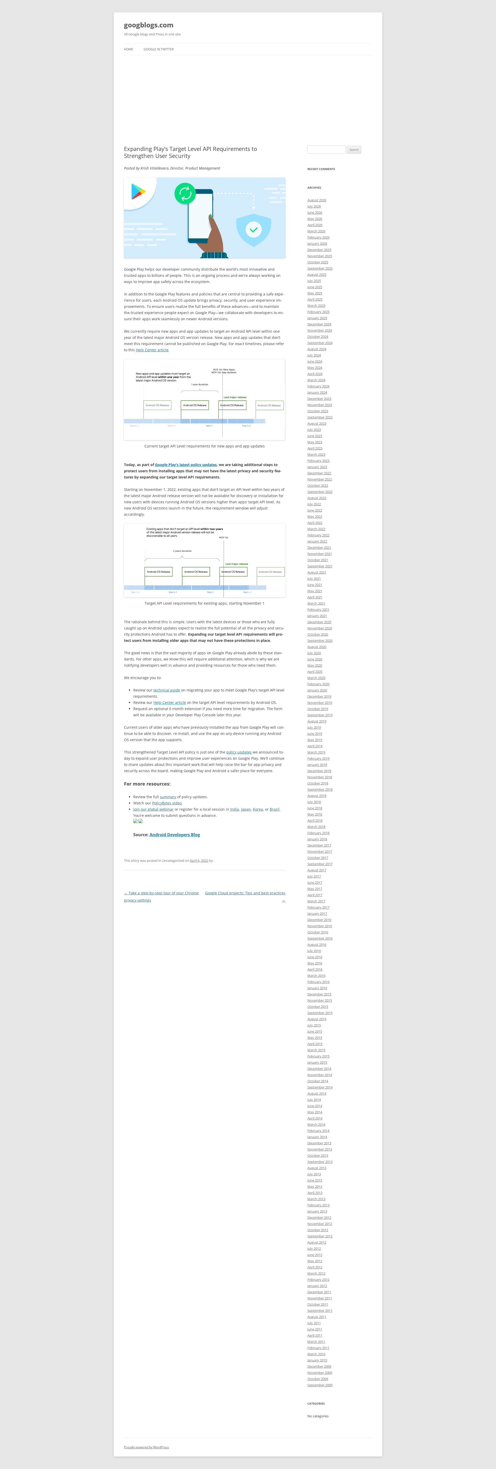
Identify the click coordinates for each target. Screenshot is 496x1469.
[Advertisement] (248, 94)
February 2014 (318, 1130)
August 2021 (316, 572)
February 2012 (318, 1279)
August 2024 (316, 349)
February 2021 (318, 609)
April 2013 (314, 1192)
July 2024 (314, 355)
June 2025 (314, 287)
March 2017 (316, 901)
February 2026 (318, 237)
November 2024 (319, 330)
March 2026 (316, 231)
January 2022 (317, 541)
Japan (246, 809)
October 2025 (317, 262)
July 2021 (314, 578)
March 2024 (316, 380)
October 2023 (317, 411)
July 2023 (314, 429)
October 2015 (317, 1006)
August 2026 (316, 200)
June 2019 (314, 733)
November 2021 (319, 553)
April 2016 (314, 969)
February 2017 (318, 907)
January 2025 (317, 318)
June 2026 (314, 212)
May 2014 (314, 1112)
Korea (258, 809)
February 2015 (318, 1056)
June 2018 (314, 808)
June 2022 (314, 510)
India (234, 809)
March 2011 (316, 1341)
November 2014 (319, 1074)
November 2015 (319, 1000)
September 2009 (319, 1385)
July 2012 (314, 1248)
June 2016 (314, 957)
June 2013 (314, 1180)
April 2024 (314, 373)
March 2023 (316, 454)
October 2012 (317, 1230)
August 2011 (316, 1316)
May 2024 (314, 367)
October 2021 (317, 560)
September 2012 (319, 1236)
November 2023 (319, 404)
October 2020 (317, 634)
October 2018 (317, 783)
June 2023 (314, 435)
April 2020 (314, 671)
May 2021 (314, 591)
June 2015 (314, 1031)
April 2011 (314, 1335)
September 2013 (319, 1161)
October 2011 (317, 1304)
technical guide (166, 690)
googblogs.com (149, 24)
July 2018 (314, 802)
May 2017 (314, 888)
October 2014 (317, 1081)
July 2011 (314, 1323)
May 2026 (314, 218)
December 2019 (319, 696)
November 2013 (319, 1149)
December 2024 (319, 324)
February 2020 (318, 684)
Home (128, 49)
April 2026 (314, 225)
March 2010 (316, 1354)
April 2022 (314, 522)
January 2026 (317, 243)
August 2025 (316, 274)
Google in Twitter (159, 49)
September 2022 (319, 491)
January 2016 (317, 988)
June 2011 (314, 1329)
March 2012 (316, 1273)
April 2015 (314, 1043)
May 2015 (314, 1037)
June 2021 (314, 584)
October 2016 (317, 932)
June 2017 (314, 882)
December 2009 (319, 1366)
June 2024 (314, 361)
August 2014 (316, 1093)
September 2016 (319, 938)
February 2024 (318, 386)
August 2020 (316, 646)
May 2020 (314, 665)
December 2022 (319, 473)
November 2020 (319, 628)
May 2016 (314, 963)
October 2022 (317, 485)
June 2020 (314, 659)
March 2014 (316, 1124)
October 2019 (317, 708)
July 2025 (314, 280)
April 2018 (314, 820)
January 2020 (317, 690)
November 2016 (319, 926)
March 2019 (316, 752)
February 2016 (318, 981)
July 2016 (314, 950)
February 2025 (318, 311)
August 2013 (316, 1168)
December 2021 (319, 547)
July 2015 (314, 1025)
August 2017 (316, 870)
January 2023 (317, 467)
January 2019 (317, 764)
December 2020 (319, 622)
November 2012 (319, 1223)
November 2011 (319, 1298)
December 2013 (319, 1143)
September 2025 (319, 268)
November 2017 (319, 851)
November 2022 (319, 479)
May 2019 (314, 739)
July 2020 (314, 653)
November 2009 (319, 1372)
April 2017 (314, 895)
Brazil (275, 809)
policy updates (239, 752)
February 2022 (318, 535)
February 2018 (318, 833)
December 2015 (319, 994)
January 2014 (317, 1137)
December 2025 (319, 249)
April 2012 (314, 1267)
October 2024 (317, 336)
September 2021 (319, 566)
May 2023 (314, 442)
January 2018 (317, 839)
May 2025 (314, 293)
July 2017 (314, 876)
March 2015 (316, 1050)
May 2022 (314, 516)
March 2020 (316, 677)
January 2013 (317, 1211)
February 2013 (318, 1205)
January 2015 (317, 1062)
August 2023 (316, 423)
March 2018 (316, 826)
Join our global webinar (153, 809)
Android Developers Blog (175, 835)
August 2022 (316, 498)
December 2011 (319, 1292)
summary (168, 796)
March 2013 (316, 1199)
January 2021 (317, 615)
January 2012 (317, 1285)
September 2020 (319, 640)
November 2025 (319, 256)
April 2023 (314, 448)
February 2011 (318, 1347)
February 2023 (318, 460)
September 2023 (319, 417)
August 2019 (316, 721)
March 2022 (316, 529)
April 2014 (314, 1118)
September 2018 (319, 789)
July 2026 (314, 206)
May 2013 (314, 1186)
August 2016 (316, 944)
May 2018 (314, 814)
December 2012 (319, 1217)
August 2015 (316, 1019)
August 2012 (316, 1242)
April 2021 (314, 597)
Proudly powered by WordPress (146, 1447)
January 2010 (317, 1360)
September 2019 (319, 715)
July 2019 (314, 727)
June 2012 (314, 1254)
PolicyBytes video (167, 803)
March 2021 (316, 603)
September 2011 (319, 1310)
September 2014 (319, 1087)
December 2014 (319, 1068)
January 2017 (317, 913)
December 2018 (319, 770)
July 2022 (314, 504)
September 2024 (319, 342)
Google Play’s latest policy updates (186, 464)
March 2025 (316, 305)
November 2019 (319, 702)
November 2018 (319, 777)
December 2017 (319, 845)
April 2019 (314, 746)
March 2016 (316, 975)
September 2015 (319, 1012)
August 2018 (316, 795)
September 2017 (319, 864)
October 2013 (317, 1155)
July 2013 (314, 1174)
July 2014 (314, 1099)
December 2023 (319, 398)
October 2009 (317, 1378)
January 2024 (317, 392)
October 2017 (317, 857)
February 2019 (318, 758)
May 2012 (314, 1261)
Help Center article (152, 349)
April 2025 (314, 299)
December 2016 (319, 919)
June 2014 (314, 1105)
